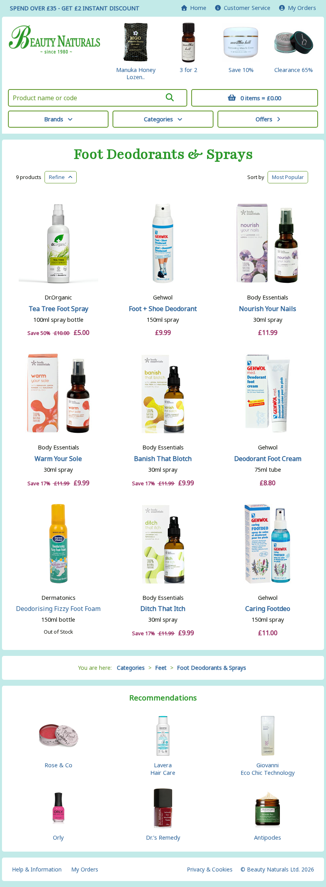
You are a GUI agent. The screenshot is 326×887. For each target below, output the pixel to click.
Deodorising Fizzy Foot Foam (58, 608)
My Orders (300, 8)
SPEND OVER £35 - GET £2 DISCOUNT (75, 8)
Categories (158, 119)
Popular (288, 177)
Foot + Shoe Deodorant (163, 308)
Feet (161, 667)
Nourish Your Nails (267, 308)
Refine (58, 177)
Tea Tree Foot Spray (58, 308)
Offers (264, 119)
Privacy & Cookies (210, 869)
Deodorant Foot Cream (267, 458)
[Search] (169, 97)
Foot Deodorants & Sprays (163, 154)
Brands (53, 119)
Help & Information (37, 869)
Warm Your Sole (58, 458)
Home (196, 8)
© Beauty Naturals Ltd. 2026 (277, 869)
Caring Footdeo (267, 608)
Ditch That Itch (162, 608)
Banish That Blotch (163, 458)
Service (247, 8)
